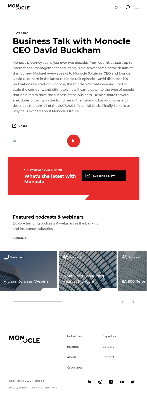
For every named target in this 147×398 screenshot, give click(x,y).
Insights (73, 346)
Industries (74, 336)
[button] (133, 301)
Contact (108, 357)
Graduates (74, 367)
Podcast (75, 257)
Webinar (22, 32)
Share (22, 126)
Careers (108, 346)
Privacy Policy (18, 387)
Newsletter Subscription (44, 169)
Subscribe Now (104, 175)
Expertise (109, 336)
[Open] (136, 7)
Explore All (20, 238)
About (71, 357)
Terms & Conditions (44, 387)
